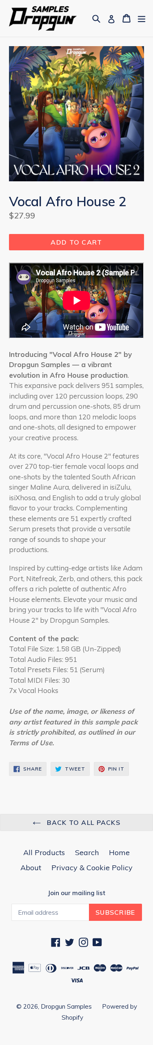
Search (87, 852)
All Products (44, 852)
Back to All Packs (82, 822)
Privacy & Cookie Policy (92, 867)
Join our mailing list (76, 893)
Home (119, 852)
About (30, 867)
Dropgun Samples (66, 1006)
